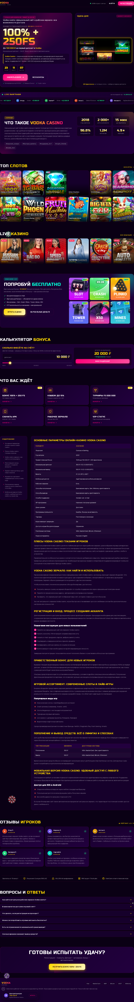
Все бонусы (38, 77)
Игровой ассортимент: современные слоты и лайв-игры (14, 478)
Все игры (128, 167)
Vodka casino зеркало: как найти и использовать (14, 458)
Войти (112, 3)
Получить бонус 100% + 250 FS (67, 967)
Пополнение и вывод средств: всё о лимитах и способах (13, 486)
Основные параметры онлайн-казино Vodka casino (12, 445)
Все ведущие (126, 235)
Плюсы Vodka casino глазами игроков (12, 452)
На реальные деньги (40, 312)
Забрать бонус (14, 77)
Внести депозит (102, 361)
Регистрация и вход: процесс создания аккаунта (12, 465)
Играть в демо (15, 312)
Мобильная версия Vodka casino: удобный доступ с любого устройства (13, 494)
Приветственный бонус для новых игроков (14, 472)
